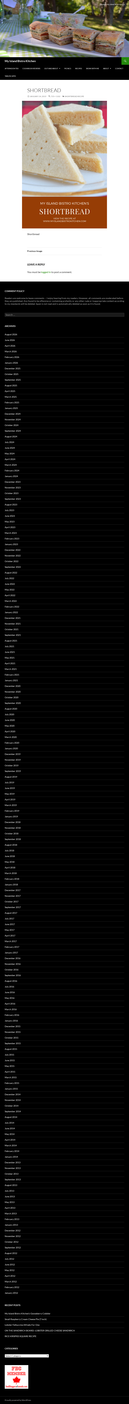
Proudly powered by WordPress (18, 1400)
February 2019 (12, 810)
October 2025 (11, 374)
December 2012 (12, 1230)
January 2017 (11, 952)
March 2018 (11, 873)
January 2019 (11, 816)
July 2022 (9, 578)
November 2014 (13, 1100)
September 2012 (13, 1247)
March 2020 (11, 737)
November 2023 (13, 487)
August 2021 (11, 640)
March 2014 (11, 1145)
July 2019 (9, 782)
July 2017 (9, 918)
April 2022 (10, 595)
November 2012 (13, 1236)
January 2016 (11, 1020)
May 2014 (9, 1134)
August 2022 (11, 572)
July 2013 (9, 1190)
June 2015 (10, 1060)
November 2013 (13, 1168)
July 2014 (9, 1122)
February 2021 (12, 674)
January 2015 (11, 1088)
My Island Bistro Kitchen (20, 61)
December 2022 (12, 550)
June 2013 (10, 1196)
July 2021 (9, 646)
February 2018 (12, 879)
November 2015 (13, 1032)
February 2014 (12, 1151)
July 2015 (9, 1054)
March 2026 (11, 351)
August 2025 (11, 385)
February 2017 (12, 947)
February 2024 (12, 470)
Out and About (51, 68)
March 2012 (11, 1281)
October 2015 (11, 1037)
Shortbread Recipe (74, 96)
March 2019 (11, 805)
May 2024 (9, 453)
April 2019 (10, 799)
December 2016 (12, 958)
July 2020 (9, 714)
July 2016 (9, 986)
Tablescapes (10, 76)
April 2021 (10, 663)
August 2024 (11, 436)
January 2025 (11, 408)
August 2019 (11, 776)
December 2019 (12, 754)
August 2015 (11, 1049)
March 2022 (11, 601)
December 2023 (12, 481)
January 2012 (11, 1293)
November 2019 (13, 759)
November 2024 (13, 419)
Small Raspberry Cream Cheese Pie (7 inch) (26, 1319)
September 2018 (13, 839)
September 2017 (13, 907)
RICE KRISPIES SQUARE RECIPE (20, 1336)
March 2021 (11, 669)
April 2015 (10, 1071)
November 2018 (13, 827)
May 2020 (9, 725)
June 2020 (10, 720)
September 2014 (13, 1111)
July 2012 (9, 1258)
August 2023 (11, 504)
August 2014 (11, 1117)
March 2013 (11, 1213)
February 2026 (12, 357)
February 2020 (12, 742)
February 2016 (12, 1015)
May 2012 (9, 1270)
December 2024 (12, 413)
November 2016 (13, 964)
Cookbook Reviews (31, 68)
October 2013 (11, 1173)
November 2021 (13, 623)
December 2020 (12, 686)
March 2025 (11, 396)
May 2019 (9, 793)
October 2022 (11, 561)
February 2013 (12, 1219)
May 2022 (9, 589)
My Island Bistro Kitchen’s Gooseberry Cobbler (27, 1313)
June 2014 (10, 1128)
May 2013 (9, 1202)
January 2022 (11, 612)
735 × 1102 (55, 96)
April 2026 (10, 345)
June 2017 (10, 924)
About (106, 68)
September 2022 (13, 567)
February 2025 (12, 402)
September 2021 (13, 635)
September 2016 (13, 975)
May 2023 (9, 521)
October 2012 (11, 1241)
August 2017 (11, 913)
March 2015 (11, 1077)
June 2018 (10, 856)
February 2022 (12, 606)
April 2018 (10, 867)
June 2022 (10, 584)
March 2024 (11, 464)
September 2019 (13, 771)
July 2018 (9, 850)
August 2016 (11, 981)
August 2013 (11, 1185)
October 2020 (11, 697)
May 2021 (9, 657)
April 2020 (10, 731)
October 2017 (11, 901)
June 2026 (10, 340)
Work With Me (92, 68)
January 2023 (11, 544)
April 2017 (10, 935)
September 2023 (13, 499)
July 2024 (9, 442)
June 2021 (10, 652)
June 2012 (10, 1264)
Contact (119, 68)
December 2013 (12, 1162)
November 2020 (13, 691)
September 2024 (13, 430)
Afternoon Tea (11, 68)
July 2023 (9, 510)
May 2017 (9, 930)
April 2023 (10, 527)
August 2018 (11, 844)
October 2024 (11, 425)
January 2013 (11, 1224)
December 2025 (12, 368)
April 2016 (10, 1003)
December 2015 (12, 1026)
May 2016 (9, 998)
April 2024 (10, 459)
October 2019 (11, 765)
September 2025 (13, 379)
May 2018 (9, 861)
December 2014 (12, 1094)
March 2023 (11, 533)
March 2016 (11, 1009)
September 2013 (13, 1179)
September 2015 (13, 1043)
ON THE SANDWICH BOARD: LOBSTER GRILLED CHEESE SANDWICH (40, 1330)
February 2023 (12, 538)
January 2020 (11, 748)
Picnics (67, 68)
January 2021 (11, 680)
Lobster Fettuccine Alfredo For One (22, 1324)
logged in (46, 271)
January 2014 (11, 1156)
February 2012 (12, 1287)
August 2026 (11, 334)
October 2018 (11, 833)
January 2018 (11, 884)
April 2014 (10, 1139)
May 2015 (9, 1066)
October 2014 (11, 1105)
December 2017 (12, 890)
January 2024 (11, 476)
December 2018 (12, 822)
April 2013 (10, 1207)
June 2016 (10, 992)
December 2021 (12, 618)
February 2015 (12, 1083)
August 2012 (11, 1253)
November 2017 (13, 896)
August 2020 (11, 708)
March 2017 (11, 941)
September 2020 (13, 703)
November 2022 (13, 555)
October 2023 (11, 493)
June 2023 (10, 516)
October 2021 (11, 629)
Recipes (78, 68)
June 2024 (10, 447)
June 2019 (10, 788)
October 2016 (11, 969)
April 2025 (10, 391)
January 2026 (11, 362)
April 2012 (10, 1276)
